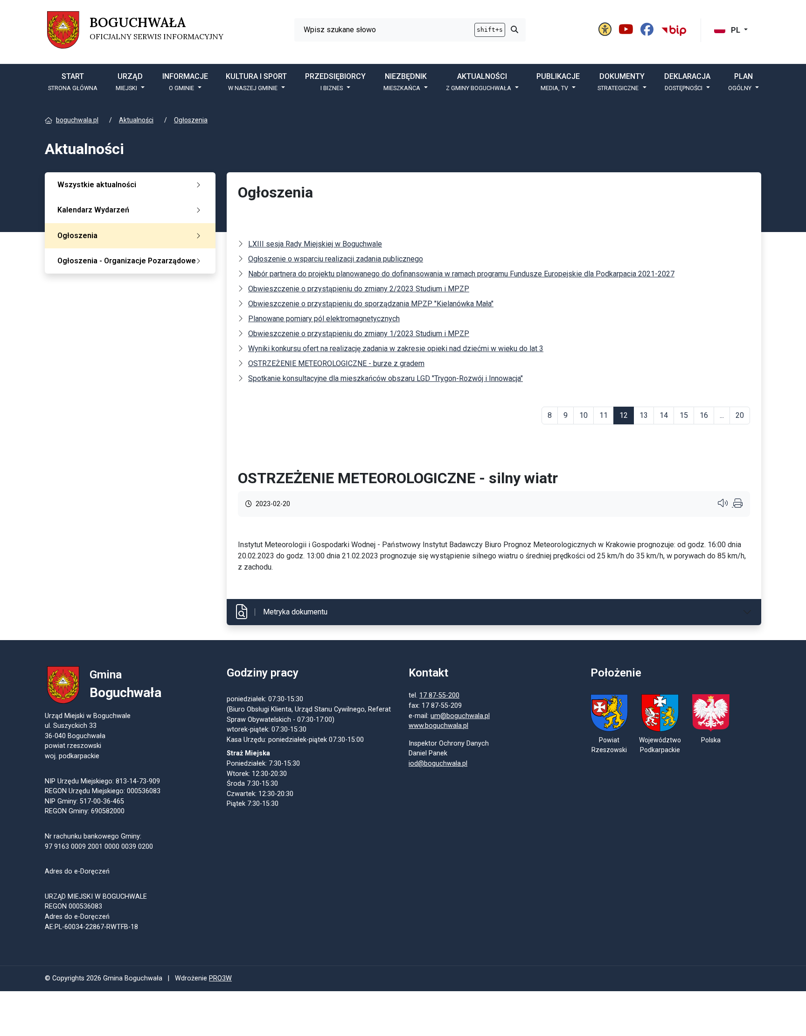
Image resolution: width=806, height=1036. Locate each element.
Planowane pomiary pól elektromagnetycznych (324, 318)
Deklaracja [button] (687, 82)
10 (583, 415)
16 (704, 415)
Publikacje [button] (558, 82)
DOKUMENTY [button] (621, 82)
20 (740, 415)
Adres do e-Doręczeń (77, 917)
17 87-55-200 (439, 695)
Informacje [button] (185, 82)
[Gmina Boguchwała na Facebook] (649, 29)
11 (603, 415)
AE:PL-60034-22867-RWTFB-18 (91, 927)
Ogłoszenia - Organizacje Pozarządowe (126, 260)
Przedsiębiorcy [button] (335, 82)
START (72, 82)
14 (664, 415)
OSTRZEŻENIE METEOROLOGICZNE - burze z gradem (336, 363)
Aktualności (136, 120)
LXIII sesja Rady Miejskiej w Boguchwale (315, 244)
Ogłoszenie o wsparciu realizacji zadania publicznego (335, 258)
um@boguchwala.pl (460, 716)
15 (684, 415)
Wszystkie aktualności (96, 184)
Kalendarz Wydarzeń (93, 209)
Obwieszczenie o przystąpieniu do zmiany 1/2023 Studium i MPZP (358, 333)
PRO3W (220, 978)
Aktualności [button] (478, 82)
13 (643, 415)
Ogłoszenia (191, 120)
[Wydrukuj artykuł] (738, 504)
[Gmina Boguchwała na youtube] (628, 29)
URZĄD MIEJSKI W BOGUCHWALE (96, 897)
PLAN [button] (740, 82)
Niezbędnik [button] (405, 82)
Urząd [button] (129, 82)
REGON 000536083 (73, 906)
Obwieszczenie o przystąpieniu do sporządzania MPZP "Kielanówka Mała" (370, 303)
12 (623, 415)
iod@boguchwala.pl (438, 764)
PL (735, 30)
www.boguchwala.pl (438, 726)
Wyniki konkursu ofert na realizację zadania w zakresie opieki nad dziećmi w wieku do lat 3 (395, 348)
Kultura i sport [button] (256, 82)
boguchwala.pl (77, 120)
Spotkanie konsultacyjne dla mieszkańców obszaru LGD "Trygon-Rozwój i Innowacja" (385, 378)
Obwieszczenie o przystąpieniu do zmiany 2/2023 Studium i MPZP (358, 288)
